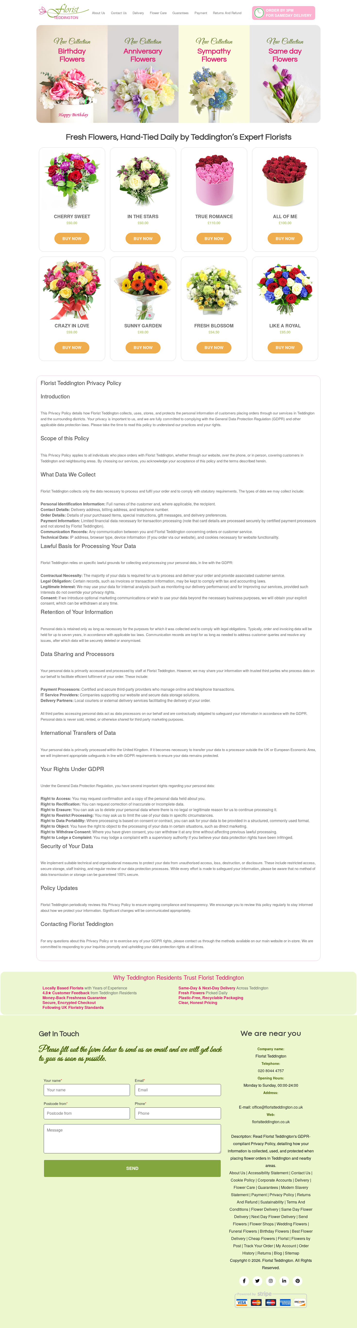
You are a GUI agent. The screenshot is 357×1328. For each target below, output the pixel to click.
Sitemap (292, 1253)
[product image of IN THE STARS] (143, 180)
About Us (98, 12)
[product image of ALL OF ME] (285, 180)
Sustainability (272, 1202)
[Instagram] (271, 1281)
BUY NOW (71, 238)
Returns (264, 1253)
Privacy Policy (282, 1194)
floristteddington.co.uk (271, 1121)
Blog (278, 1253)
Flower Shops (262, 1224)
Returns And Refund (227, 12)
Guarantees (180, 12)
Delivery (138, 12)
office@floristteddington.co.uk (277, 1107)
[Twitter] (257, 1281)
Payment (201, 12)
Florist (283, 1238)
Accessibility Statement (268, 1172)
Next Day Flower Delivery (273, 1216)
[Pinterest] (297, 1281)
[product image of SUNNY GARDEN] (143, 289)
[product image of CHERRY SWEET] (72, 180)
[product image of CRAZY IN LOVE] (72, 289)
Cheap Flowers (261, 1238)
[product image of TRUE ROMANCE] (214, 180)
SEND (132, 1168)
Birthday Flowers (274, 1231)
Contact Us (119, 12)
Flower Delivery (264, 1209)
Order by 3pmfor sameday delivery (289, 13)
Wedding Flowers (292, 1224)
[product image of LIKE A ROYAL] (285, 289)
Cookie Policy (243, 1180)
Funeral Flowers (243, 1231)
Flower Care (158, 12)
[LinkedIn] (284, 1281)
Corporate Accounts (275, 1180)
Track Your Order (258, 1245)
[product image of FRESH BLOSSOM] (214, 289)
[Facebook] (244, 1281)
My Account (286, 1245)
